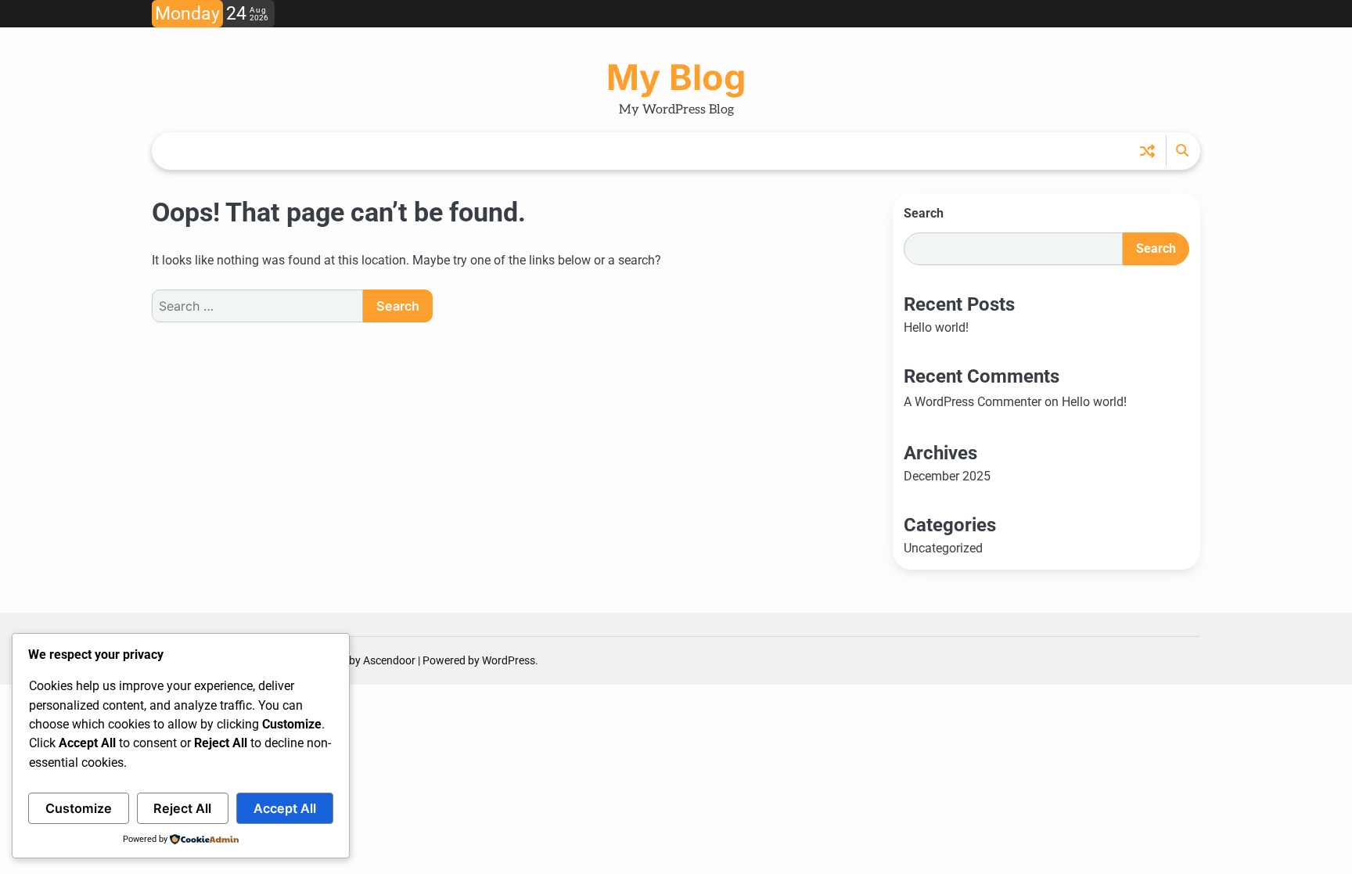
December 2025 (947, 476)
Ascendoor (389, 660)
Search (924, 213)
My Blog (676, 77)
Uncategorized (943, 548)
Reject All (182, 808)
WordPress (508, 660)
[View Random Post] (1147, 150)
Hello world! (936, 327)
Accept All (285, 808)
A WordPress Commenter (972, 401)
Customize (78, 808)
